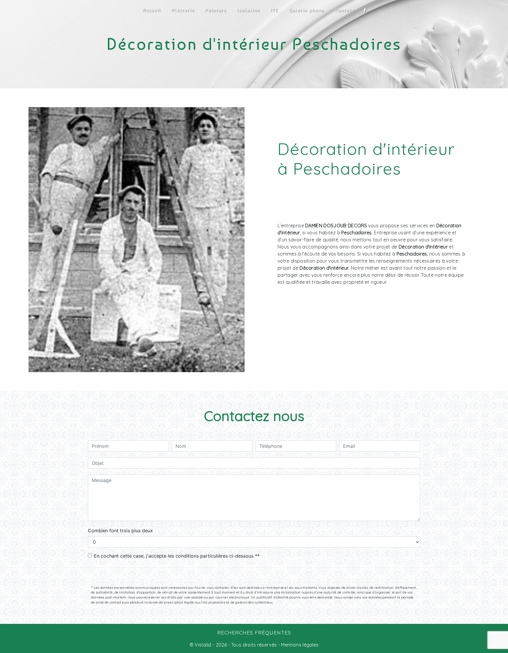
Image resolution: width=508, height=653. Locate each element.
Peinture (216, 10)
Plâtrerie (183, 10)
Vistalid (203, 645)
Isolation (248, 10)
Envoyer (254, 573)
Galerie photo (306, 10)
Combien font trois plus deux (120, 530)
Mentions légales (299, 645)
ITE (274, 10)
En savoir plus (429, 333)
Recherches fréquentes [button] (254, 632)
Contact (344, 10)
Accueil (152, 10)
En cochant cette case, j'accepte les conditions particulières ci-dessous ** (177, 556)
